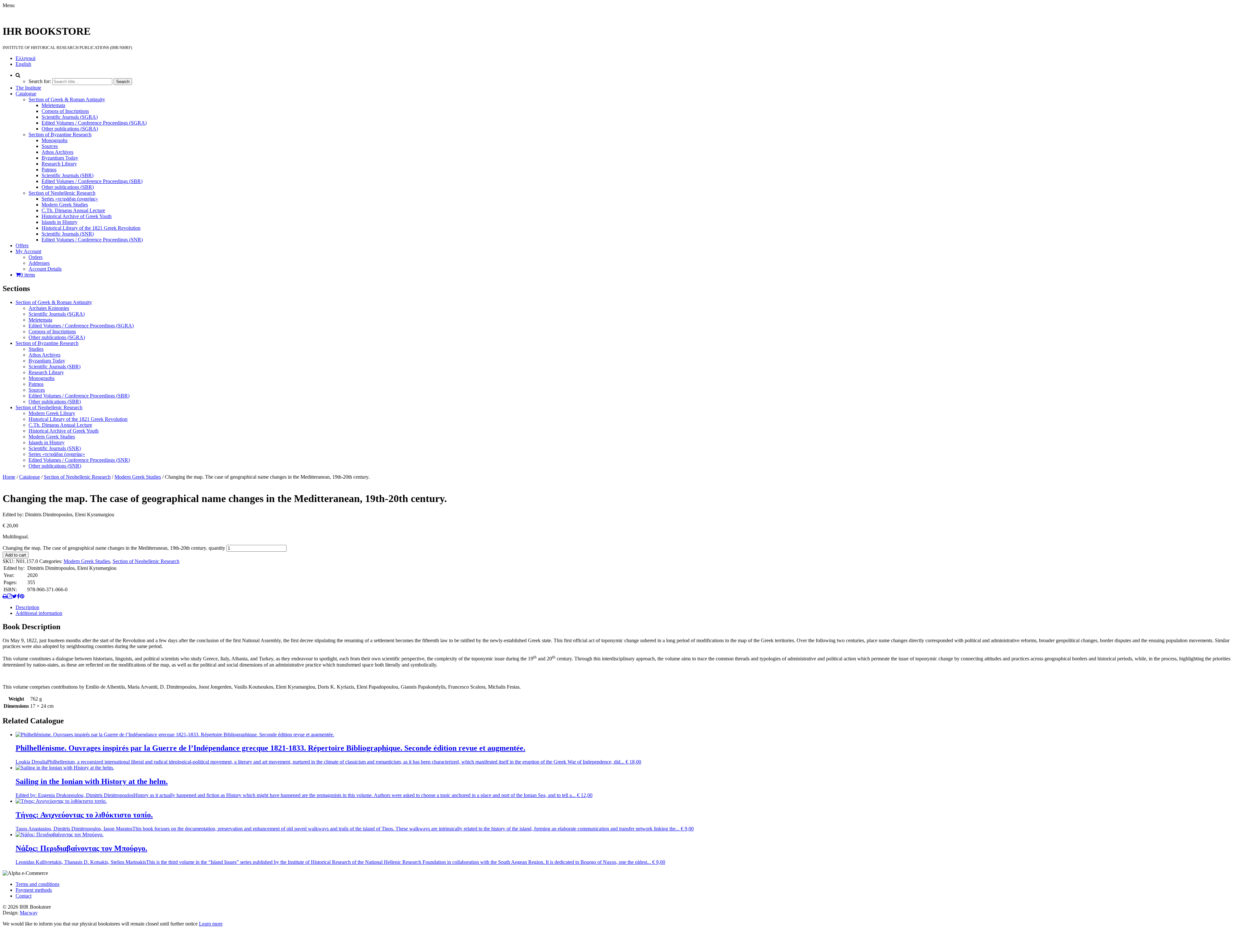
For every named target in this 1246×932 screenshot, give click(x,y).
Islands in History (60, 222)
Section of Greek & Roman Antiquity (67, 99)
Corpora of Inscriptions (65, 111)
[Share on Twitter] (14, 596)
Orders (36, 257)
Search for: (40, 81)
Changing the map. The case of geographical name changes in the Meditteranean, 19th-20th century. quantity (114, 548)
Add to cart (15, 555)
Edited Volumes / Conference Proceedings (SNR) (92, 239)
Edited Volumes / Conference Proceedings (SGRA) (94, 123)
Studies (36, 349)
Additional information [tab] (39, 613)
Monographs (54, 140)
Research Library (59, 163)
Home (9, 477)
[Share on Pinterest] (22, 596)
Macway (29, 912)
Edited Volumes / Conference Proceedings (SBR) (92, 181)
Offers (22, 245)
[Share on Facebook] (18, 596)
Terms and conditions (37, 884)
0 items (27, 274)
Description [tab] (27, 607)
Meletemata (53, 105)
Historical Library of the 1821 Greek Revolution (91, 228)
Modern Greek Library (52, 413)
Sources (50, 146)
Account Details (45, 269)
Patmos (49, 169)
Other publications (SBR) (68, 187)
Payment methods (34, 890)
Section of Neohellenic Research (62, 193)
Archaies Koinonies (49, 308)
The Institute (28, 88)
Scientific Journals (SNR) (68, 234)
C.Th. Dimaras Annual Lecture (73, 210)
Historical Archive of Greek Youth (77, 216)
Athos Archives (57, 152)
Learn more (211, 923)
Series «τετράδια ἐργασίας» (70, 199)
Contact (23, 896)
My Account (28, 251)
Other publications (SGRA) (70, 128)
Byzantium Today (60, 158)
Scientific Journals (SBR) (67, 175)
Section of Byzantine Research (60, 134)
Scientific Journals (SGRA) (70, 117)
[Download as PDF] (9, 596)
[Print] (5, 596)
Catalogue (26, 93)
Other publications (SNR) (55, 466)
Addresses (39, 263)
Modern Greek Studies (65, 204)
